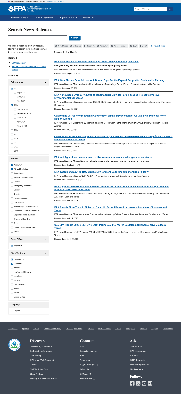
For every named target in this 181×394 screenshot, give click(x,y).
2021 (134, 46)
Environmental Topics (19, 18)
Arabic (36, 329)
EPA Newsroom (19, 63)
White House (86, 378)
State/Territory (18, 253)
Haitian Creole (104, 329)
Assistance (12, 329)
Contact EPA (136, 346)
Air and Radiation (120, 46)
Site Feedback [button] (136, 369)
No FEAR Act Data (39, 369)
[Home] (29, 8)
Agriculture (103, 46)
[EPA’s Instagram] (150, 383)
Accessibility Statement (41, 346)
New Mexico (63, 46)
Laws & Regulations (44, 18)
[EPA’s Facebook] (132, 383)
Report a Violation (67, 18)
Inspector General (88, 351)
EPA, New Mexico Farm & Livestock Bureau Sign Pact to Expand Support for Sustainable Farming (109, 80)
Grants (33, 364)
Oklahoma (77, 46)
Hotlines (134, 355)
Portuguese (130, 329)
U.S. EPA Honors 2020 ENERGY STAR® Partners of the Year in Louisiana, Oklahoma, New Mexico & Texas (110, 227)
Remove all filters (158, 46)
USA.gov (84, 374)
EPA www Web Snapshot (42, 360)
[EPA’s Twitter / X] (138, 383)
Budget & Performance (41, 351)
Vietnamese (168, 329)
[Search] (170, 9)
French (91, 329)
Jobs (82, 355)
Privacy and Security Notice (43, 378)
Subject (14, 159)
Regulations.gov (87, 364)
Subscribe (84, 369)
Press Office (17, 239)
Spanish (25, 329)
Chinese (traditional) (74, 329)
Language (15, 304)
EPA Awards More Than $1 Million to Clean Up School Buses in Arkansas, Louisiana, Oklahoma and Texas (110, 209)
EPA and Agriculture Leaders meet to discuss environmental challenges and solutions (103, 157)
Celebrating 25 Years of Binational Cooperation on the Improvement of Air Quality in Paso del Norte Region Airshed (110, 117)
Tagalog (154, 329)
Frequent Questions (139, 364)
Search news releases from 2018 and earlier (29, 68)
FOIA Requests (137, 360)
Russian (143, 329)
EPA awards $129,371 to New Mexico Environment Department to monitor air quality (101, 172)
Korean (118, 329)
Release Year (17, 82)
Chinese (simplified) (52, 329)
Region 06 (90, 46)
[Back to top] (174, 387)
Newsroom (85, 360)
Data (82, 346)
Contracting (35, 355)
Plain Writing (36, 374)
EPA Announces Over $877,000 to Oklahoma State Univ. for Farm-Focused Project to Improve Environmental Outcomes (107, 97)
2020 (144, 46)
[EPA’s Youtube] (144, 383)
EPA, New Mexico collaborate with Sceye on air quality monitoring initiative (96, 61)
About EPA (87, 18)
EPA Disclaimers (138, 351)
